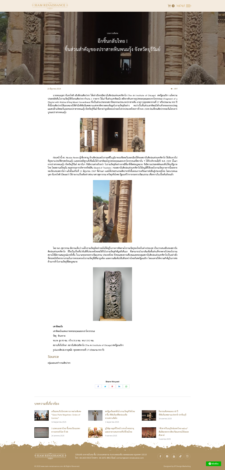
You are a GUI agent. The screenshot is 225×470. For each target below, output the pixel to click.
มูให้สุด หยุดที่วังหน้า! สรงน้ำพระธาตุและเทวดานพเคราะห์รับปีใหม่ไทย (119, 430)
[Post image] (41, 415)
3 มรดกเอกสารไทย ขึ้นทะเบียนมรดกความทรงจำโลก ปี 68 (65, 430)
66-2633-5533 (85, 457)
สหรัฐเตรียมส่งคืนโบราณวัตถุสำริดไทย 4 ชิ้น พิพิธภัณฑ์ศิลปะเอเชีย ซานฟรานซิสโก (120, 414)
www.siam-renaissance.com (52, 466)
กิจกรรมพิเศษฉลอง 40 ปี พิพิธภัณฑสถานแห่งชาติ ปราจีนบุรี (172, 413)
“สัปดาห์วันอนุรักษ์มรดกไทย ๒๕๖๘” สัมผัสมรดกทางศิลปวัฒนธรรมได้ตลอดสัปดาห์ (174, 431)
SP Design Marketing (182, 466)
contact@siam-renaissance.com (130, 457)
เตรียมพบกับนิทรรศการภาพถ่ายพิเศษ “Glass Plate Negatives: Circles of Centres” (66, 414)
